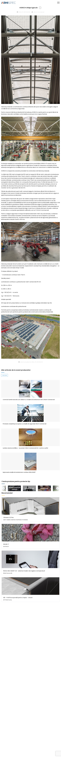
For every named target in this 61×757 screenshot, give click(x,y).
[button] (6, 488)
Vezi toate (4, 375)
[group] (14, 488)
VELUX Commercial (39, 12)
